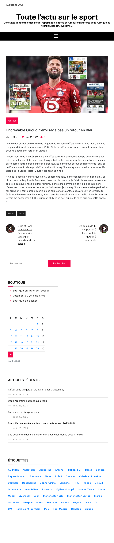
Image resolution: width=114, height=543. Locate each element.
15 (37, 336)
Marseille (13, 502)
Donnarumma (48, 482)
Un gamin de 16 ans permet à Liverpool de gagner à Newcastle (87, 233)
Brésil (58, 476)
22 (37, 342)
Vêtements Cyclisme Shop (29, 295)
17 (11, 342)
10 (11, 336)
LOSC (21, 213)
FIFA (76, 482)
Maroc (98, 495)
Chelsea (71, 476)
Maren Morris (12, 137)
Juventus (47, 489)
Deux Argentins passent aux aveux (27, 400)
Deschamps (29, 482)
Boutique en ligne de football (31, 290)
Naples (65, 502)
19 (21, 342)
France (87, 482)
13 (27, 336)
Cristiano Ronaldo (90, 476)
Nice (88, 502)
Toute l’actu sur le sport (57, 17)
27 (26, 348)
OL (96, 502)
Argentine (45, 469)
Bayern (100, 469)
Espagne (65, 482)
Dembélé (13, 482)
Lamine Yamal (86, 489)
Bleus (48, 476)
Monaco (52, 502)
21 (32, 342)
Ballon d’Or (74, 469)
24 (10, 348)
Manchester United (79, 495)
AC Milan (13, 469)
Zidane (89, 508)
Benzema (35, 476)
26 (21, 348)
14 (32, 336)
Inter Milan (31, 489)
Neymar (77, 502)
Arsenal (59, 469)
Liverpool (24, 495)
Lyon (36, 495)
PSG (46, 508)
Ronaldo (76, 508)
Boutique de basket (25, 300)
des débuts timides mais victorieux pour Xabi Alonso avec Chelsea (45, 434)
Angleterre (29, 469)
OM (10, 508)
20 (26, 342)
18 (16, 342)
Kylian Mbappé (65, 489)
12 (21, 336)
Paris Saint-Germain (28, 508)
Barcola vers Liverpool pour (23, 412)
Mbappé (28, 502)
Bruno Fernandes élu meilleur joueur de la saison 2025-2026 (42, 423)
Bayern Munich (17, 476)
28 (32, 348)
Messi (39, 502)
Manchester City (53, 495)
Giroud (11, 213)
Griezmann (14, 489)
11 (16, 336)
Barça (88, 469)
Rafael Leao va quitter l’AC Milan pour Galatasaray (36, 389)
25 (16, 348)
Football (11, 120)
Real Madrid (60, 508)
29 (37, 348)
